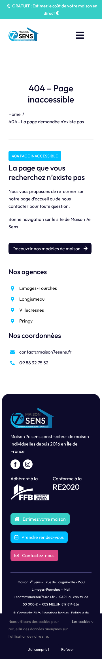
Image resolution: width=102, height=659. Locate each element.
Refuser (67, 649)
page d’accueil (34, 199)
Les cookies (81, 621)
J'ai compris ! (38, 649)
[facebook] (15, 464)
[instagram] (28, 464)
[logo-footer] (32, 410)
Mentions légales (56, 613)
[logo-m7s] (23, 29)
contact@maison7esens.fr (45, 352)
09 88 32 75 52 (33, 363)
